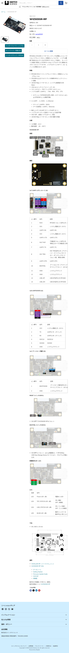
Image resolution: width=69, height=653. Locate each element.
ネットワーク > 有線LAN (13, 50)
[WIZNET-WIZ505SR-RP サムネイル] (5, 39)
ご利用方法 (48, 646)
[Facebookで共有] (31, 590)
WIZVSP (35, 576)
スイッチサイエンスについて (19, 646)
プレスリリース (39, 646)
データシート (37, 570)
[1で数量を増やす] (45, 45)
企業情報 (30, 646)
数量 (31, 41)
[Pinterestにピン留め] (39, 590)
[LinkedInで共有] (36, 590)
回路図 (35, 578)
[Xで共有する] (33, 590)
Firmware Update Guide (40, 574)
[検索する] (60, 3)
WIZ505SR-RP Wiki (37, 566)
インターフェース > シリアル (15, 46)
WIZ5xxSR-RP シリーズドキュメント (42, 564)
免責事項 (55, 646)
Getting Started (37, 572)
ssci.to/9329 (39, 34)
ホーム (3, 12)
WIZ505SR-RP (45, 584)
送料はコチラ (45, 7)
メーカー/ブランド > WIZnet (14, 55)
